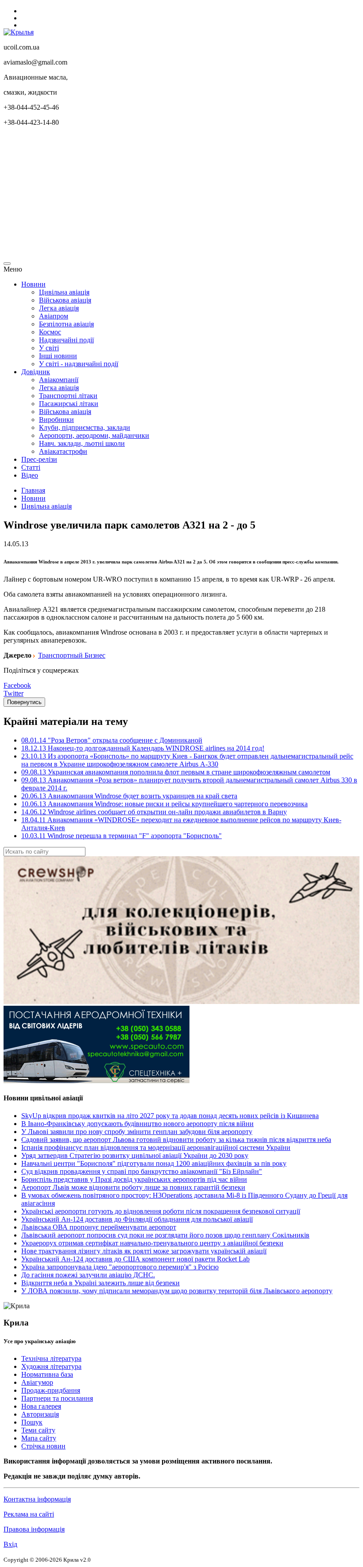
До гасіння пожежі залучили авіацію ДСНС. (88, 1275)
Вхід (10, 1544)
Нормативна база (47, 1374)
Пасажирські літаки (68, 403)
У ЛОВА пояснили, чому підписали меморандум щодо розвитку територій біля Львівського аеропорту (176, 1291)
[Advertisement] (181, 195)
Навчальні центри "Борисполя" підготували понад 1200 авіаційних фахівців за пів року (153, 1163)
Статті (30, 467)
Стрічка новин (43, 1446)
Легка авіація (59, 308)
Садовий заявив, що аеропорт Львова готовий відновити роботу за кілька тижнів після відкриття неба (176, 1139)
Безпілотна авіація (66, 324)
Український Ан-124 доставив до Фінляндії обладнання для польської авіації (137, 1219)
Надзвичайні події (66, 340)
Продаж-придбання (50, 1390)
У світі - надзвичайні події (78, 364)
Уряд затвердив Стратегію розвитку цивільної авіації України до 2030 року (134, 1155)
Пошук (31, 1422)
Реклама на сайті (29, 1514)
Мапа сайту (38, 1438)
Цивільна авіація (64, 292)
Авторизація (40, 1414)
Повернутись (24, 702)
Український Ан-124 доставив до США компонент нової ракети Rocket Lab (135, 1259)
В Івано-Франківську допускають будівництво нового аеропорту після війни (137, 1123)
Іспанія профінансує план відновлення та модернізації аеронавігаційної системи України (155, 1147)
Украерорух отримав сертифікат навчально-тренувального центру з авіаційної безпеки (152, 1243)
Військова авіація (65, 300)
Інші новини (58, 356)
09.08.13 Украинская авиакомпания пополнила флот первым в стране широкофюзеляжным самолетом (175, 772)
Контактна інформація (37, 1499)
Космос (50, 332)
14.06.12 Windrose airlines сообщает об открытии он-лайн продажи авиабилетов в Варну (154, 812)
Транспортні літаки (68, 395)
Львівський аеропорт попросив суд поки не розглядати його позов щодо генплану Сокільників (165, 1235)
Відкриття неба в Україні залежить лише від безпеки (100, 1283)
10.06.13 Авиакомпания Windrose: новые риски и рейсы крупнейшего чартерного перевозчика (164, 804)
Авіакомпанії (58, 379)
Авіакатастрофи (63, 451)
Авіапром (53, 316)
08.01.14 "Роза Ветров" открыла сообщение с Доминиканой (111, 740)
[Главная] (19, 32)
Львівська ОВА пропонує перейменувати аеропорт (98, 1227)
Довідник (35, 371)
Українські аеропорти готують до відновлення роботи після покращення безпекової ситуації (160, 1211)
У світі (49, 348)
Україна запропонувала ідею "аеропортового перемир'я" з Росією (120, 1267)
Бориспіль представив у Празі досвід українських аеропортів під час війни (134, 1179)
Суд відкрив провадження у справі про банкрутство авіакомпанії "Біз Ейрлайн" (141, 1171)
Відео (29, 475)
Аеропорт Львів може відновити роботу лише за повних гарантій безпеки (133, 1187)
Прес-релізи (39, 459)
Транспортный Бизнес (71, 655)
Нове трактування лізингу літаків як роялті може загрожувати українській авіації (143, 1251)
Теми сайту (38, 1430)
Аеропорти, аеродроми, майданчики (94, 435)
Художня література (51, 1366)
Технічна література (51, 1358)
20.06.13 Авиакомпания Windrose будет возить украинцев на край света (129, 796)
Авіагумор (37, 1382)
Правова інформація (34, 1529)
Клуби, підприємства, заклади (84, 427)
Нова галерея (41, 1406)
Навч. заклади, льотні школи (82, 443)
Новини (33, 284)
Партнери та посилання (57, 1398)
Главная (33, 490)
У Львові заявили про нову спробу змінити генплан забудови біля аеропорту (136, 1131)
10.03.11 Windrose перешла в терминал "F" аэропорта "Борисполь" (121, 835)
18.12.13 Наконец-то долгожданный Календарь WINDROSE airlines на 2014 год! (142, 748)
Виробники (56, 419)
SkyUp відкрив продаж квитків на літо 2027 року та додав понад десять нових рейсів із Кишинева (170, 1115)
